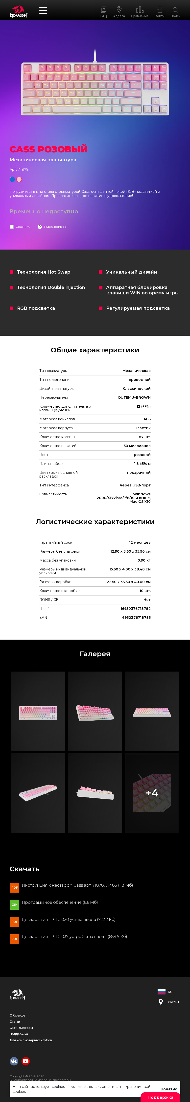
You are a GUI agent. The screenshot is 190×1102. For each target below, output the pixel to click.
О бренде (17, 1015)
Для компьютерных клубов (31, 1040)
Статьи (15, 1021)
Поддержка (19, 1034)
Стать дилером (21, 1028)
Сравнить (23, 226)
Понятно (169, 1089)
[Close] (184, 7)
